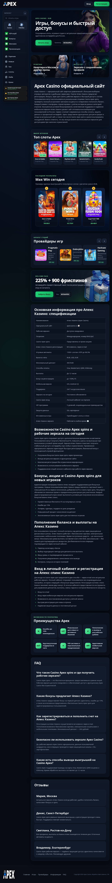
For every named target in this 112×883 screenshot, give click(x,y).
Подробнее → (39, 73)
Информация (55, 874)
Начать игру (43, 43)
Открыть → (78, 73)
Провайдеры (43, 874)
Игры (34, 874)
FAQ (64, 874)
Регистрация (101, 4)
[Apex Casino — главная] (10, 4)
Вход (89, 4)
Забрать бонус (44, 294)
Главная (26, 874)
